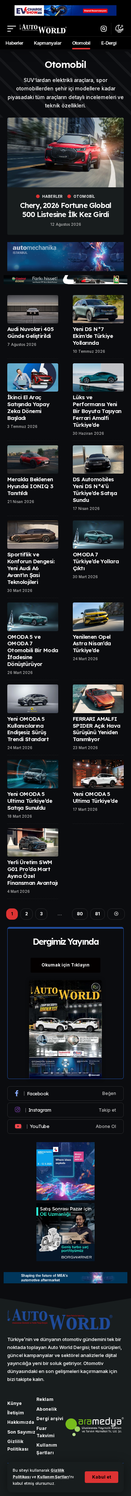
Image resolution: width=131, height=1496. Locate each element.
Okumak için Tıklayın (65, 965)
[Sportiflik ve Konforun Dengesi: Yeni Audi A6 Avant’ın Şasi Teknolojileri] (32, 534)
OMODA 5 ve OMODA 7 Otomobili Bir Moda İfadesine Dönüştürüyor (32, 650)
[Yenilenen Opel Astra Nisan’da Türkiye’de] (98, 616)
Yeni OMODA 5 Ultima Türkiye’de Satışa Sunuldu (29, 800)
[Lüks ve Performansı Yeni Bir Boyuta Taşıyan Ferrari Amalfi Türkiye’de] (98, 377)
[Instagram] (65, 1110)
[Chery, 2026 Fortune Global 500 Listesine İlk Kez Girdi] (65, 152)
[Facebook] (65, 1093)
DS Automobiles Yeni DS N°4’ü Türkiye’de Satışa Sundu (95, 489)
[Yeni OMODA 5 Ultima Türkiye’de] (98, 774)
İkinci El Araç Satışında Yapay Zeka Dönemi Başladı (28, 407)
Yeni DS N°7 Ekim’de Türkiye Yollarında (93, 336)
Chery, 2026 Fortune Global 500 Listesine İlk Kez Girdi (65, 210)
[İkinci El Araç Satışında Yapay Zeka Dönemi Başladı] (32, 377)
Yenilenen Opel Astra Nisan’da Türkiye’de (92, 643)
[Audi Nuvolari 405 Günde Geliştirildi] (32, 309)
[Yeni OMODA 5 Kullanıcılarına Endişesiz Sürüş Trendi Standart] (32, 698)
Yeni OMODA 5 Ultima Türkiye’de (95, 797)
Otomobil (84, 196)
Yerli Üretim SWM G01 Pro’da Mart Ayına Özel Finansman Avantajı (32, 872)
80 (80, 913)
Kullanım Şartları (53, 1477)
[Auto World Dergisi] (43, 28)
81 (97, 913)
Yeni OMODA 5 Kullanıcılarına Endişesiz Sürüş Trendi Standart (28, 729)
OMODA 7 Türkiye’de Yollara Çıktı (96, 561)
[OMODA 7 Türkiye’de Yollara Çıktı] (98, 534)
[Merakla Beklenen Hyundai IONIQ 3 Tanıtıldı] (32, 459)
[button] (101, 1477)
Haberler (52, 196)
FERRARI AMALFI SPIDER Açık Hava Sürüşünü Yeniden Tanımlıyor (96, 729)
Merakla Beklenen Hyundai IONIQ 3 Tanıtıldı (30, 486)
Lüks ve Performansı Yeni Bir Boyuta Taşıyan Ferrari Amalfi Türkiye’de (97, 411)
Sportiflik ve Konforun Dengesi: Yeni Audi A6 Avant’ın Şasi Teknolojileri (31, 568)
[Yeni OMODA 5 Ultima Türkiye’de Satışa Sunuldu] (32, 774)
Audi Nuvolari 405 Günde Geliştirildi (30, 332)
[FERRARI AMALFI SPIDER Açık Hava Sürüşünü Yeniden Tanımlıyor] (98, 698)
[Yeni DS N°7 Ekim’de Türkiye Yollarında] (98, 309)
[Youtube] (65, 1126)
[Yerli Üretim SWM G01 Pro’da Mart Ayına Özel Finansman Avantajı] (32, 842)
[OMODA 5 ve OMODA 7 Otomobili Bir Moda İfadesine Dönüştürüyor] (32, 616)
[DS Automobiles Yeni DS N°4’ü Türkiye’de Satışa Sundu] (98, 459)
